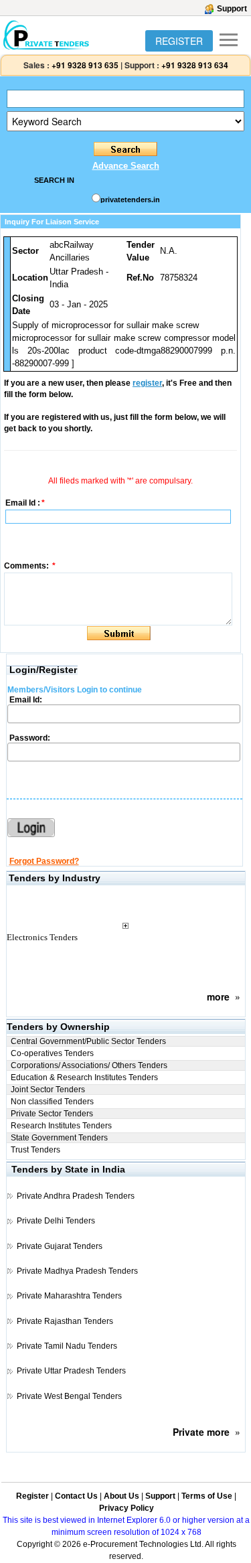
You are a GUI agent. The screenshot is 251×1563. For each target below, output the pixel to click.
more (218, 996)
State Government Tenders (59, 1137)
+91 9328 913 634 (194, 65)
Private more (201, 1431)
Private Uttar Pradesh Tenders (71, 1370)
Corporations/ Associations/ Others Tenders (89, 1065)
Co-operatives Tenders (52, 1053)
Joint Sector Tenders (48, 1089)
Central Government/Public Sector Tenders (88, 1041)
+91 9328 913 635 (84, 65)
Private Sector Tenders (52, 1113)
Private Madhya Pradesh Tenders (77, 1271)
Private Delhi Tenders (56, 1220)
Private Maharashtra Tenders (69, 1295)
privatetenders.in (130, 200)
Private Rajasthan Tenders (65, 1321)
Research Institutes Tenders (61, 1125)
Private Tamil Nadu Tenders (67, 1346)
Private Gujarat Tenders (59, 1246)
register (147, 383)
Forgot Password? (44, 861)
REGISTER (179, 41)
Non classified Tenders (52, 1101)
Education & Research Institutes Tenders (84, 1077)
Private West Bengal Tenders (69, 1396)
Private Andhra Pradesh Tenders (76, 1196)
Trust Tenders (35, 1150)
